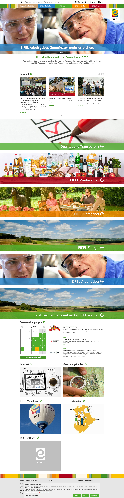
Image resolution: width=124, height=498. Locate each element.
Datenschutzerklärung (44, 492)
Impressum (28, 495)
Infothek (25, 74)
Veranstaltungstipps (31, 322)
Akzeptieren (77, 495)
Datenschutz (35, 495)
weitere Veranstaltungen (32, 357)
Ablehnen (85, 495)
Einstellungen (94, 495)
